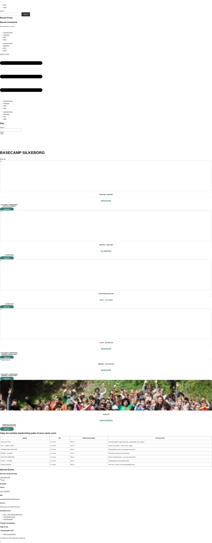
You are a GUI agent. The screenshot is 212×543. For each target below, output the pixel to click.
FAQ (4, 5)
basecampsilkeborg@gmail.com (10, 499)
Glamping (6, 35)
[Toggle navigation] (0, 1)
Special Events (8, 32)
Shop (4, 7)
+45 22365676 (5, 491)
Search (2, 11)
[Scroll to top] (0, 542)
